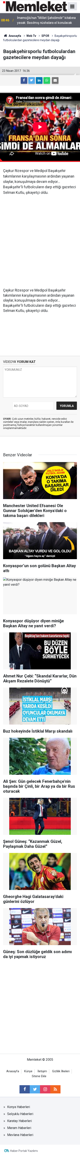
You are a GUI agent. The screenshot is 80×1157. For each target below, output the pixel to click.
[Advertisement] (40, 241)
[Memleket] (35, 6)
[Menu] (72, 6)
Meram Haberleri (19, 1128)
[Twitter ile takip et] (35, 1089)
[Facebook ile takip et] (24, 1089)
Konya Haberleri (18, 1107)
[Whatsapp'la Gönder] (46, 80)
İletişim (42, 1071)
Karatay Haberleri (19, 1121)
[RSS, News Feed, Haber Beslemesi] (55, 1089)
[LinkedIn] (39, 80)
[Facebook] (24, 80)
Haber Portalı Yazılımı (24, 1150)
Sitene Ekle (39, 1076)
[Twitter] (31, 80)
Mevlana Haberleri (20, 1135)
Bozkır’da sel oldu (30, 20)
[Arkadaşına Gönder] (55, 80)
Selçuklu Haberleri (20, 1114)
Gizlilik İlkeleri (61, 1071)
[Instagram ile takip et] (45, 1089)
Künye (28, 1071)
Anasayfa (12, 1071)
